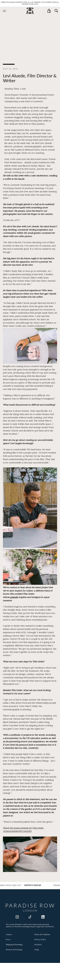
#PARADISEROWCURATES (17, 831)
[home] (30, 10)
